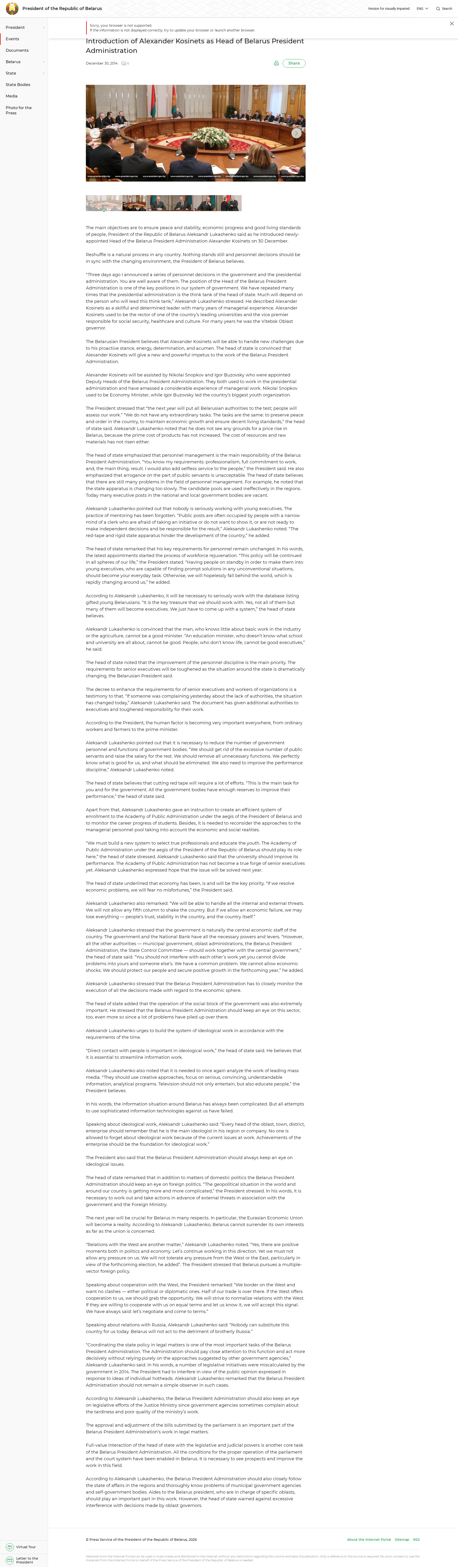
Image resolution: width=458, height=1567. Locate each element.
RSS (416, 1539)
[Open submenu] (43, 27)
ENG (420, 8)
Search (447, 8)
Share (294, 63)
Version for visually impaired (389, 8)
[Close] (451, 23)
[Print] (276, 63)
